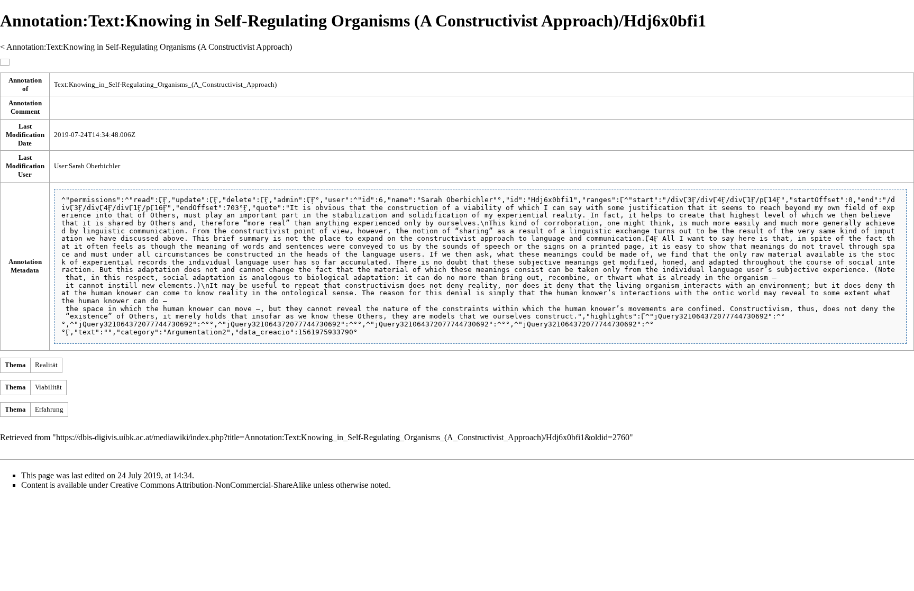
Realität (46, 365)
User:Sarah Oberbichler (87, 166)
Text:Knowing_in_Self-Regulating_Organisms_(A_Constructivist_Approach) (165, 84)
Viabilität (48, 387)
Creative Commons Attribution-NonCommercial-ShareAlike (210, 484)
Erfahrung (49, 409)
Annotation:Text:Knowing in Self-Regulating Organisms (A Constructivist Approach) (149, 46)
